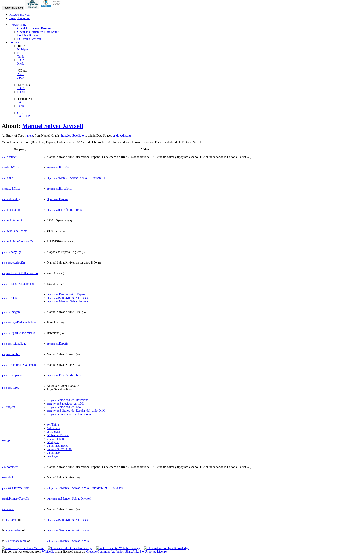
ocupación (12, 375)
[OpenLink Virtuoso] (23, 548)
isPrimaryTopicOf (15, 498)
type (6, 440)
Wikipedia (48, 551)
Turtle (20, 56)
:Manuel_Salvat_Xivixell (69, 498)
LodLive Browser (28, 35)
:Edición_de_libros (64, 209)
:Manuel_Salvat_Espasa (67, 301)
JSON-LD (23, 116)
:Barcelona (59, 167)
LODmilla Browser (29, 39)
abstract (9, 157)
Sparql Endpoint (19, 18)
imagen (11, 312)
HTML (21, 91)
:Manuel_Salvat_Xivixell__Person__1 (76, 178)
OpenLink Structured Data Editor (37, 31)
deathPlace (11, 188)
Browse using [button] (17, 24)
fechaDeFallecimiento (20, 273)
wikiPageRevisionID (17, 241)
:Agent (53, 442)
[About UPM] (51, 7)
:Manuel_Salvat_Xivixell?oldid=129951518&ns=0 (85, 488)
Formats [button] (14, 42)
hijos (9, 297)
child (7, 178)
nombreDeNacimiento (20, 364)
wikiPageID (12, 220)
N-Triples (23, 49)
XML (20, 63)
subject (8, 407)
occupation (11, 209)
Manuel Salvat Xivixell (52, 125)
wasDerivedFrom (15, 488)
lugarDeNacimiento (18, 333)
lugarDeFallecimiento (19, 322)
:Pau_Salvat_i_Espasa (66, 294)
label (7, 477)
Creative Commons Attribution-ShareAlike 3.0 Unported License (126, 551)
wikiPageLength (14, 230)
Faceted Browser (19, 14)
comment (10, 467)
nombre (11, 354)
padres (10, 387)
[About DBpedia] (32, 7)
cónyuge (11, 252)
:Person (53, 428)
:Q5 (54, 452)
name (8, 509)
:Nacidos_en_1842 (64, 407)
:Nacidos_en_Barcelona (67, 400)
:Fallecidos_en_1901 (65, 403)
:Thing (53, 424)
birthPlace (10, 167)
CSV (20, 112)
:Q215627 (57, 445)
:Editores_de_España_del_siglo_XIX (76, 410)
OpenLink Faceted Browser (34, 28)
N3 (19, 53)
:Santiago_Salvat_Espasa (68, 297)
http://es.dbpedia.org (73, 135)
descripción (13, 262)
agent (29, 135)
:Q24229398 (59, 449)
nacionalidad (14, 343)
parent (11, 519)
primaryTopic (15, 540)
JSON (21, 60)
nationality (11, 199)
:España (57, 199)
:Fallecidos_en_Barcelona (69, 414)
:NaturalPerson (58, 435)
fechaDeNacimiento (18, 283)
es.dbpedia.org (122, 135)
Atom (20, 74)
